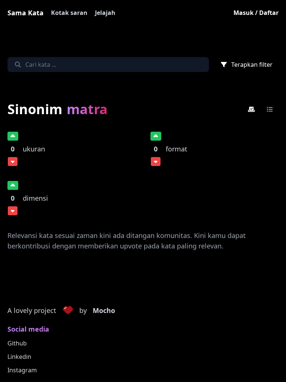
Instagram (22, 370)
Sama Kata (25, 12)
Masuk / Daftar (256, 13)
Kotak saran (69, 13)
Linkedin (19, 357)
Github (17, 343)
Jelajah (105, 13)
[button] (67, 310)
